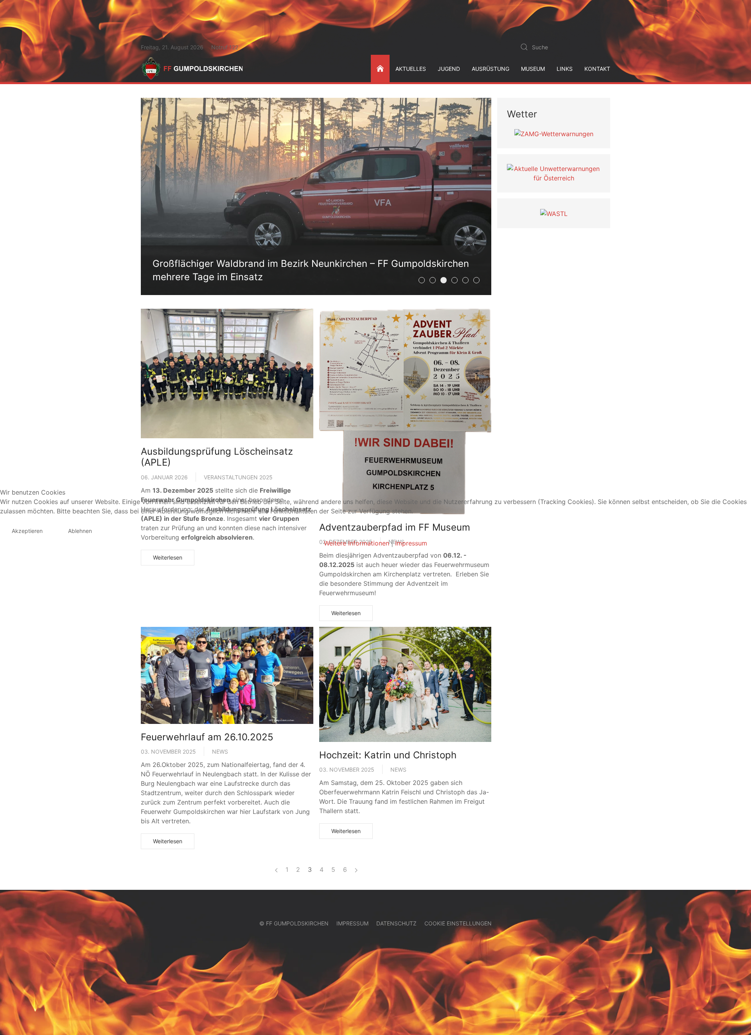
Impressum (411, 543)
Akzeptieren (27, 530)
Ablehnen (80, 530)
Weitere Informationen (356, 543)
